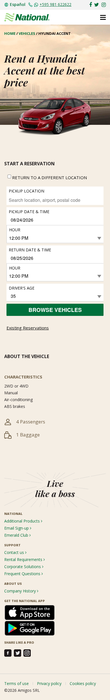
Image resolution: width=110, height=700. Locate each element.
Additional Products (22, 521)
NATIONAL (13, 513)
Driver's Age (21, 288)
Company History (20, 591)
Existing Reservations (27, 328)
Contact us (14, 552)
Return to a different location (49, 177)
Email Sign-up (17, 528)
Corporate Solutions (23, 566)
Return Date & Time (30, 249)
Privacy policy (49, 683)
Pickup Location (26, 191)
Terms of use (16, 683)
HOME (10, 33)
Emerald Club (16, 535)
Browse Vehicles (55, 310)
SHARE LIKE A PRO (19, 642)
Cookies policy (83, 683)
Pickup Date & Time (29, 211)
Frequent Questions (22, 573)
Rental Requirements (23, 559)
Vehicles (27, 33)
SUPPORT (12, 545)
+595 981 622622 (55, 4)
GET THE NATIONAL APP (24, 601)
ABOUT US (13, 583)
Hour (14, 229)
